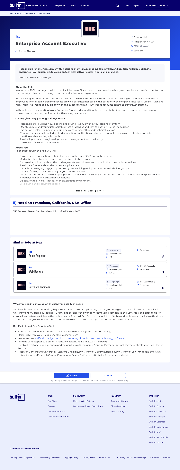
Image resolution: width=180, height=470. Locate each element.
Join (127, 5)
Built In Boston (156, 406)
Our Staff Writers (56, 411)
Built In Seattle (156, 442)
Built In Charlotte (157, 411)
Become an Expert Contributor (88, 406)
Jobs (73, 5)
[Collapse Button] (163, 256)
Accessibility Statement (50, 458)
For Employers (156, 5)
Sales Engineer (37, 256)
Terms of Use (104, 458)
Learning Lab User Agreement (22, 458)
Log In (136, 5)
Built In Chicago (157, 416)
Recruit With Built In (83, 401)
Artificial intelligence (46, 338)
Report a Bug (117, 411)
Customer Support (120, 401)
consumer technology (101, 338)
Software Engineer (39, 287)
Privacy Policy (89, 458)
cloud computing (68, 338)
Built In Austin (156, 401)
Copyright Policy (71, 458)
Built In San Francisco (159, 437)
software (119, 338)
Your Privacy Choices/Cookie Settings (130, 458)
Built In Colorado (157, 422)
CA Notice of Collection (160, 458)
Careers (51, 406)
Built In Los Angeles (158, 427)
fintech (83, 338)
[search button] (118, 5)
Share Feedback (119, 406)
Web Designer (36, 271)
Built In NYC (155, 432)
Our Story (52, 401)
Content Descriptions (58, 416)
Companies (59, 5)
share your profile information (94, 380)
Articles (85, 5)
